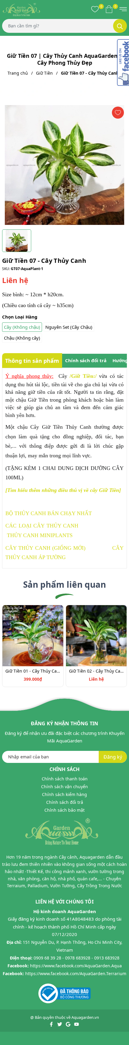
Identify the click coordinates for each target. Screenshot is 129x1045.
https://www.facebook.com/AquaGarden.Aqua (76, 966)
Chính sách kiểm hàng (64, 794)
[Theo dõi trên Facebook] (51, 1024)
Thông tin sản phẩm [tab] (32, 360)
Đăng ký (113, 757)
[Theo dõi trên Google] (68, 1024)
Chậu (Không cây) (22, 338)
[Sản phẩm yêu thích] (95, 9)
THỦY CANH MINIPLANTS (40, 535)
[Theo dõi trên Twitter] (60, 1024)
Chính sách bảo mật (64, 810)
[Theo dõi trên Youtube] (77, 1024)
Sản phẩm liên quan (64, 584)
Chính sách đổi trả (64, 802)
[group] (64, 165)
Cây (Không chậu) (22, 327)
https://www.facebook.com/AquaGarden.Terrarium (75, 973)
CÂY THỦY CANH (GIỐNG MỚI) (45, 548)
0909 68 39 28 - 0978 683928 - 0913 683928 (76, 958)
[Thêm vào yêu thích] (118, 113)
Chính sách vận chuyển (64, 786)
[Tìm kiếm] (120, 26)
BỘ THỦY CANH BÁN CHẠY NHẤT (48, 513)
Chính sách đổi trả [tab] (85, 360)
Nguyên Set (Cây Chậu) (68, 327)
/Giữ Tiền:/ (83, 376)
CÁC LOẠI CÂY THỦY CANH (41, 526)
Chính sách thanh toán (65, 779)
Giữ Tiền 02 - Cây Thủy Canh (96, 671)
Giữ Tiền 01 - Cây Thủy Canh (32, 671)
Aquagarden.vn (85, 1017)
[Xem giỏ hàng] (109, 9)
